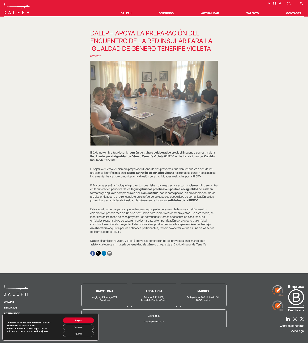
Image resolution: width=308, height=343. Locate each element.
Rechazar (78, 327)
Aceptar (78, 320)
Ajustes (78, 333)
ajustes (44, 331)
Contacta (294, 13)
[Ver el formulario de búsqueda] (301, 3)
